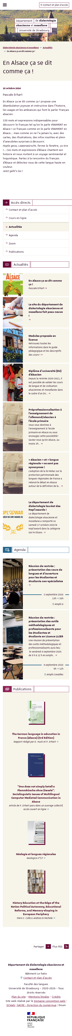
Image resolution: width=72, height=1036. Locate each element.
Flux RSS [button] (57, 946)
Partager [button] (39, 946)
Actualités (47, 47)
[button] (48, 946)
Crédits (56, 996)
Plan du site (19, 996)
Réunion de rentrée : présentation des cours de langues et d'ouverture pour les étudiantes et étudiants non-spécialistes (46, 573)
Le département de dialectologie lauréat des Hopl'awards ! (44, 506)
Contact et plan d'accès (55, 5)
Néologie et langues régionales (36, 854)
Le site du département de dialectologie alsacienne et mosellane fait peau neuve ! (46, 310)
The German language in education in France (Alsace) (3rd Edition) (36, 736)
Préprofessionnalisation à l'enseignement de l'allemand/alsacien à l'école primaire (45, 415)
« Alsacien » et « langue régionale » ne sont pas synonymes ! (44, 463)
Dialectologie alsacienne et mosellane (21, 47)
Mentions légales (38, 996)
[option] (36, 284)
